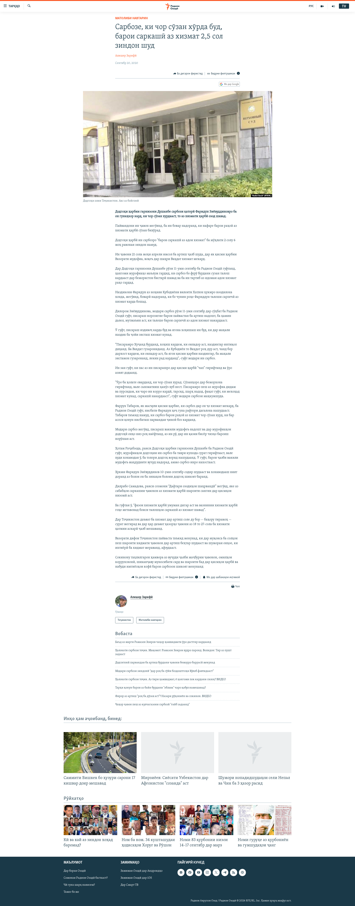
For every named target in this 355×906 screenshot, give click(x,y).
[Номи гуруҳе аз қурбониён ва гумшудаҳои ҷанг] (264, 820)
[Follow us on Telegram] (224, 872)
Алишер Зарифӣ (126, 55)
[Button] (188, 73)
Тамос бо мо (71, 891)
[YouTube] (322, 6)
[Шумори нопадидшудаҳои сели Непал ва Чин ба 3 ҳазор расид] (254, 752)
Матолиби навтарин (131, 18)
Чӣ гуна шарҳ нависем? (79, 884)
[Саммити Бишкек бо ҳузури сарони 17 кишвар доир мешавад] (100, 752)
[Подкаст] (242, 872)
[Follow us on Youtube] (198, 872)
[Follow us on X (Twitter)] (216, 872)
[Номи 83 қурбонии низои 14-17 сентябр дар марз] (206, 820)
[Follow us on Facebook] (189, 872)
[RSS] (233, 872)
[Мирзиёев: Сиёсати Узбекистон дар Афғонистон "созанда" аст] (177, 752)
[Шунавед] (333, 6)
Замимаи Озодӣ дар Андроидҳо (142, 870)
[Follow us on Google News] (181, 872)
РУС (311, 6)
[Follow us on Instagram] (207, 872)
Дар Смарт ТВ (129, 884)
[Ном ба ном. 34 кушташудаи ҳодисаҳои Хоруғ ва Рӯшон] (148, 820)
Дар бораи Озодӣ (75, 870)
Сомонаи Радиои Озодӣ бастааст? (86, 877)
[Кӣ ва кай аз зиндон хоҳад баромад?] (90, 820)
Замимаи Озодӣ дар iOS (136, 877)
